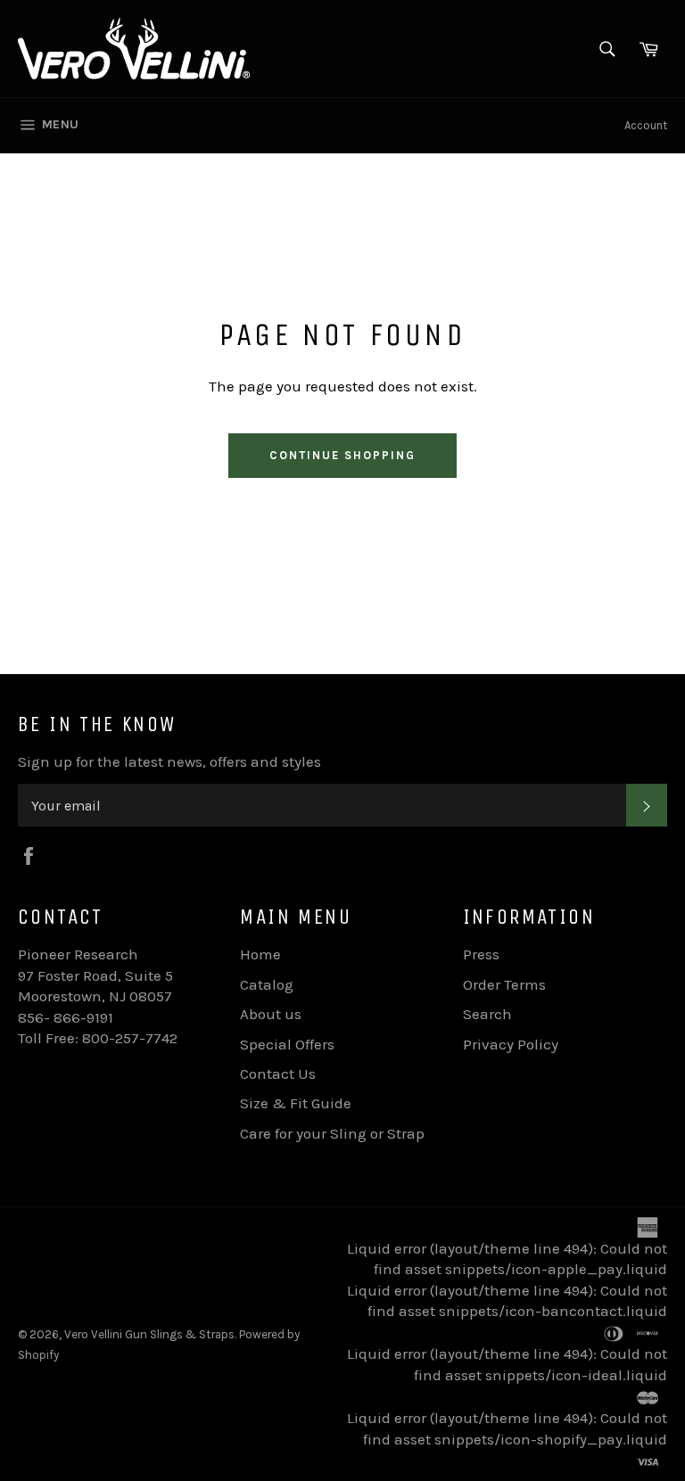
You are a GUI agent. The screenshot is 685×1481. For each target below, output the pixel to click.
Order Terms (504, 984)
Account (645, 125)
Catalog (266, 984)
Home (260, 954)
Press (481, 954)
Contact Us (278, 1073)
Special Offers (287, 1044)
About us (270, 1014)
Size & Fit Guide (295, 1103)
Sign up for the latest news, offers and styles (169, 761)
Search (487, 1014)
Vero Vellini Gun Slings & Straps (149, 1334)
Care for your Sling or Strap (332, 1133)
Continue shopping (342, 455)
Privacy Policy (510, 1044)
